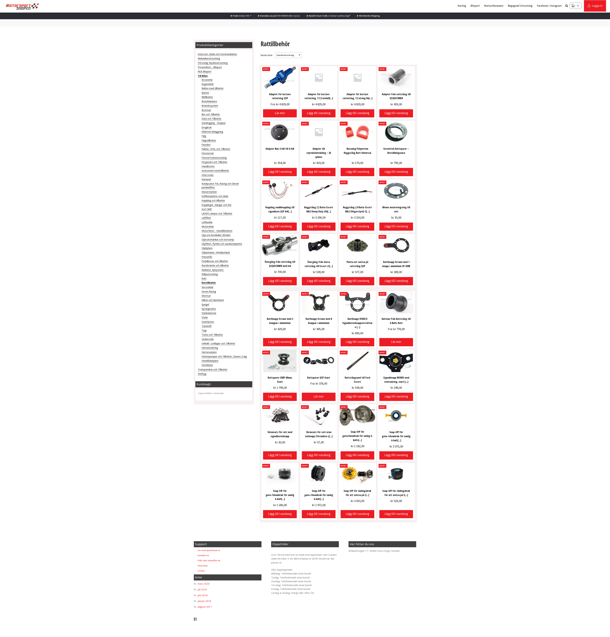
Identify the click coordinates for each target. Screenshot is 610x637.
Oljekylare (207, 248)
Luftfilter (206, 217)
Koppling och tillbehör (213, 200)
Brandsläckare (209, 101)
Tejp (204, 330)
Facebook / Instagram (549, 5)
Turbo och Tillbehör (212, 334)
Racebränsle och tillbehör (215, 265)
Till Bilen (203, 75)
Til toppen (279, 550)
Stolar (205, 317)
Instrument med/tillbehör (215, 170)
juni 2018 (203, 595)
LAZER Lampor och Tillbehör (217, 213)
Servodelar (208, 287)
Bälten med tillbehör (213, 88)
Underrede (208, 339)
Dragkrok (207, 127)
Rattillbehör (209, 282)
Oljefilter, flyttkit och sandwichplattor (222, 243)
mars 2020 (204, 583)
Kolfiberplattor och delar (215, 196)
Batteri (205, 92)
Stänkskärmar (209, 313)
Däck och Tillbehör (211, 118)
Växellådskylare (210, 360)
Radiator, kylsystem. (213, 269)
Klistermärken (209, 191)
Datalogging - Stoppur (214, 122)
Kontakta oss (203, 555)
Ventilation (207, 364)
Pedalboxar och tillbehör (215, 261)
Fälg (204, 135)
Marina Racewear (493, 5)
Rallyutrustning (210, 274)
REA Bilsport (204, 71)
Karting (462, 5)
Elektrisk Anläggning (212, 131)
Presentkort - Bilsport (210, 67)
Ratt (204, 278)
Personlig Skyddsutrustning (213, 62)
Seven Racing (209, 291)
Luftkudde (207, 222)
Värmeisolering (210, 347)
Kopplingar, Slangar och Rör (217, 204)
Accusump (207, 79)
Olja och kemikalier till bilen (216, 235)
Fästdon (206, 144)
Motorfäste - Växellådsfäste (217, 230)
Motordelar (208, 226)
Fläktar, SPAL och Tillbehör (216, 148)
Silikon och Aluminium (213, 300)
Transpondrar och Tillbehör (212, 369)
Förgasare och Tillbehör (214, 161)
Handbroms (208, 166)
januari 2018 (204, 601)
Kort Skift (207, 209)
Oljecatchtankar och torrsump (218, 239)
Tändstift (207, 326)
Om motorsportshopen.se (209, 550)
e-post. (296, 15)
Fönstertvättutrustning (214, 157)
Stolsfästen (208, 321)
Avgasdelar (208, 83)
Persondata (203, 565)
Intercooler (208, 174)
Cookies (201, 570)
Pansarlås (207, 256)
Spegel (205, 304)
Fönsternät (208, 153)
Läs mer (280, 113)
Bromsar (206, 110)
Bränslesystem (210, 105)
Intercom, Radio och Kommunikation (217, 54)
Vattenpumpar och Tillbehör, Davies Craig (224, 356)
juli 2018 (202, 589)
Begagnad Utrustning (520, 5)
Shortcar (206, 295)
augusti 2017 (205, 606)
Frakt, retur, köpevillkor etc (209, 560)
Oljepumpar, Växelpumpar (216, 252)
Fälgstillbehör (209, 140)
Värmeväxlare (209, 352)
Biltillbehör (207, 96)
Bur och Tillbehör (211, 114)
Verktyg (202, 373)
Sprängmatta (209, 308)
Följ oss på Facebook (208, 619)
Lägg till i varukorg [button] (318, 113)
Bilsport (475, 5)
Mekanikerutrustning (209, 58)
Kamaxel (206, 179)
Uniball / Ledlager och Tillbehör (218, 343)
